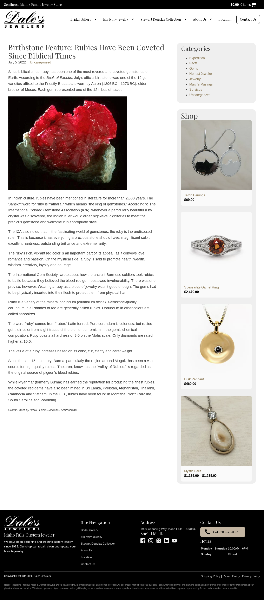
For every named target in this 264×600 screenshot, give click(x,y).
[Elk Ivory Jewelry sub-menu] (134, 19)
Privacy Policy (251, 576)
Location (224, 19)
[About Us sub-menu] (211, 19)
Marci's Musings (201, 84)
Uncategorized (40, 62)
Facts (193, 63)
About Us (199, 19)
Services (195, 89)
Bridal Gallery (80, 19)
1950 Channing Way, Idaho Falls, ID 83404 (168, 529)
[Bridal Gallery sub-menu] (96, 19)
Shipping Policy (210, 576)
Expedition (197, 58)
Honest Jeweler (200, 73)
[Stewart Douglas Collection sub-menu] (186, 19)
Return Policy (231, 576)
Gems (193, 68)
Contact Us (248, 19)
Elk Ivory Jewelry (115, 19)
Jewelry (194, 79)
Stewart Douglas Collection (160, 19)
